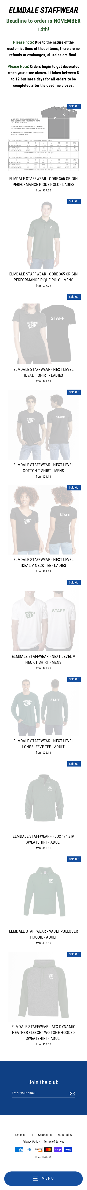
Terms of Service (54, 1141)
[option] (43, 139)
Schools (20, 1135)
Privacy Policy (31, 1141)
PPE (31, 1135)
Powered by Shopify (43, 1157)
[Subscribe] (71, 1093)
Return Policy (64, 1135)
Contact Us (45, 1135)
